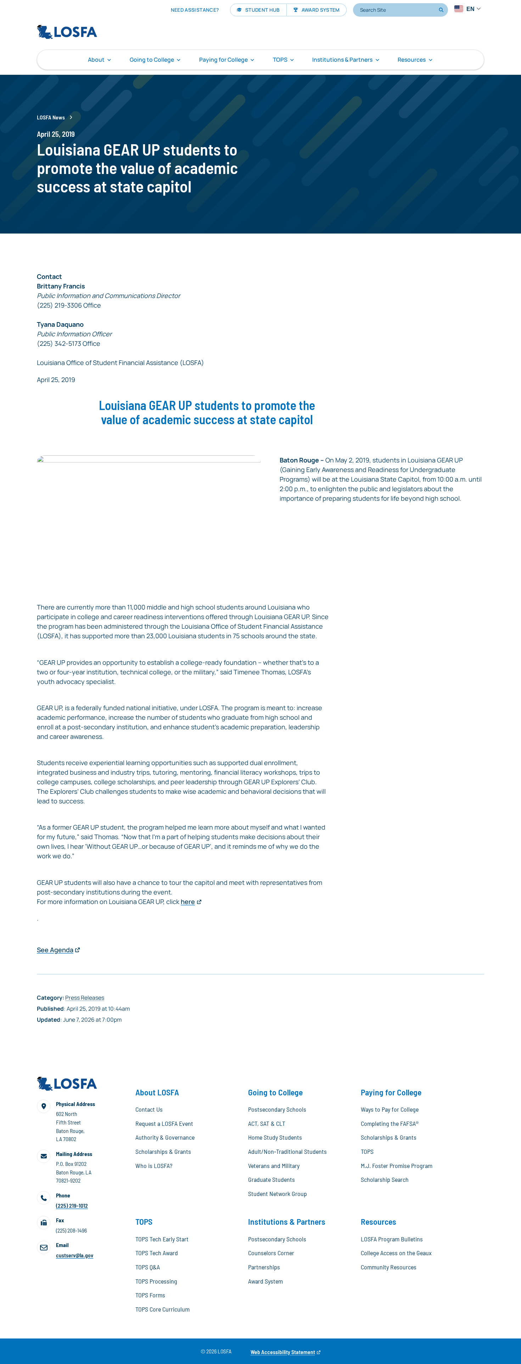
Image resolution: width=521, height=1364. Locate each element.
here (188, 901)
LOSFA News (51, 117)
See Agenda (55, 949)
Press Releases (84, 997)
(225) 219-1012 (72, 1205)
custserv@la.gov (74, 1255)
